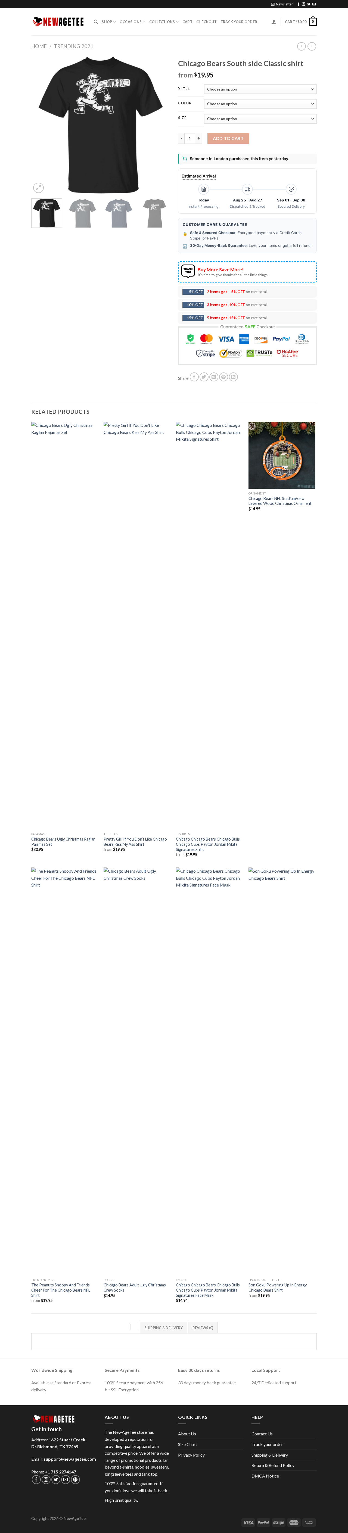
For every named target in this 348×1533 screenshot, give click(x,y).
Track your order (238, 22)
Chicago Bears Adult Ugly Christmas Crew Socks (135, 1287)
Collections (162, 22)
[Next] (160, 125)
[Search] (96, 22)
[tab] (134, 1328)
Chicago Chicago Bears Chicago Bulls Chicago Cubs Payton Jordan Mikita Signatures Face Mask (208, 1290)
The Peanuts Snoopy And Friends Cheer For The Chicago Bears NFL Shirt (60, 1290)
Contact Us (262, 1433)
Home (39, 46)
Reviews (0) (202, 1328)
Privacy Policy (191, 1454)
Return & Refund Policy (272, 1465)
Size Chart (187, 1444)
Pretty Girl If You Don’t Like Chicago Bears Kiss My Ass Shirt (135, 842)
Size (182, 118)
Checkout (206, 22)
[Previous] (41, 125)
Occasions (131, 22)
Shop (107, 22)
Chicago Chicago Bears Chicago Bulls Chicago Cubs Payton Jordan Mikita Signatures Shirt (208, 844)
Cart (187, 22)
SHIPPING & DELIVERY (163, 1328)
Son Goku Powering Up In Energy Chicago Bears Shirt (277, 1287)
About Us (187, 1433)
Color (185, 103)
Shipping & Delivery (269, 1454)
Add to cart (228, 138)
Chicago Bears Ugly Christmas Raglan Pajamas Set (63, 842)
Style (184, 88)
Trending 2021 (73, 46)
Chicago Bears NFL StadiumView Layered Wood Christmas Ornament (280, 501)
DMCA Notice (265, 1475)
